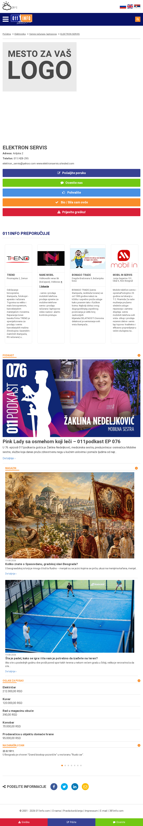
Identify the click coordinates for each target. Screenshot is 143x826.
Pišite (73, 822)
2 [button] (65, 765)
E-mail (103, 810)
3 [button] (68, 765)
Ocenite (120, 822)
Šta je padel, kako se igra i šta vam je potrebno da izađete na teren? (51, 658)
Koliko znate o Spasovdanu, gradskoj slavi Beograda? (41, 564)
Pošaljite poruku (74, 173)
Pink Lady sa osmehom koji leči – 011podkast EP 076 (62, 441)
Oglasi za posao (13, 680)
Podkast (8, 355)
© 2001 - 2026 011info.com (35, 810)
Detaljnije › (9, 458)
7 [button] (81, 765)
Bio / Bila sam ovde (74, 202)
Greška (25, 822)
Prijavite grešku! (74, 212)
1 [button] (62, 765)
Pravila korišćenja (73, 810)
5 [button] (74, 765)
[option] (71, 752)
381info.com (116, 810)
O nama (56, 810)
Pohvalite (74, 192)
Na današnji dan (13, 745)
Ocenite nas (74, 183)
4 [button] (71, 765)
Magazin (10, 468)
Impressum (91, 810)
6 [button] (77, 765)
